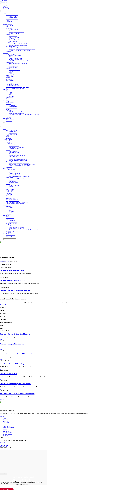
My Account (6, 8)
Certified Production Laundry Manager (15, 88)
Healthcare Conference (14, 30)
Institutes (8, 42)
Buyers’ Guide (9, 75)
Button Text (3, 474)
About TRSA (6, 100)
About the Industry (7, 432)
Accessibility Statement (8, 427)
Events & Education (7, 24)
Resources (5, 53)
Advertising (8, 22)
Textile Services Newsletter (12, 19)
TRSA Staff (8, 117)
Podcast (7, 20)
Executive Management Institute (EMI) (18, 43)
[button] (3, 123)
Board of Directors (10, 102)
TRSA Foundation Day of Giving (16, 111)
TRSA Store (9, 77)
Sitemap (5, 429)
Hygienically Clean (10, 83)
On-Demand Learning (11, 46)
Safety (10, 72)
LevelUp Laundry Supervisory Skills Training (19, 47)
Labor (10, 93)
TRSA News (9, 21)
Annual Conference (13, 29)
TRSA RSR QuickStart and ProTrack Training (19, 50)
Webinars (8, 26)
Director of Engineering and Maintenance (15, 384)
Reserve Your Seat (6, 489)
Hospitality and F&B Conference (16, 32)
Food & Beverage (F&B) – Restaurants (18, 63)
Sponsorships (9, 51)
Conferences (9, 28)
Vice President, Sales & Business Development (17, 394)
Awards (7, 109)
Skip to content (3, 0)
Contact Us (8, 101)
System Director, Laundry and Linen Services (17, 354)
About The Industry (7, 118)
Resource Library (10, 74)
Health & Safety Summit (14, 37)
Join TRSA (5, 7)
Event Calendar (9, 25)
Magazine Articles (13, 17)
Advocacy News (10, 97)
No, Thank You (4, 483)
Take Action (8, 98)
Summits (8, 34)
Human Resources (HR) (14, 70)
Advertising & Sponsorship (12, 115)
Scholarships (9, 110)
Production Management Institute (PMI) (18, 45)
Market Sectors (9, 62)
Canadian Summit (13, 36)
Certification (6, 81)
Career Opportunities (10, 119)
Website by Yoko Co (4, 446)
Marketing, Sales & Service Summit (17, 39)
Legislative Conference (14, 33)
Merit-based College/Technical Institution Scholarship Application (24, 114)
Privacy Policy (6, 426)
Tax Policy (11, 96)
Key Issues (8, 91)
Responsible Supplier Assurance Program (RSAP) (17, 87)
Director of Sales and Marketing (12, 270)
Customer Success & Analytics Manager (15, 290)
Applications (12, 105)
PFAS (10, 57)
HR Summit (11, 38)
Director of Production (8, 374)
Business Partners (10, 80)
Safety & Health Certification (12, 85)
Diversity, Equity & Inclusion (15, 59)
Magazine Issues (12, 16)
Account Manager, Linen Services (12, 280)
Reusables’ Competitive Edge (15, 58)
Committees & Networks (11, 108)
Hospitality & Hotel (13, 66)
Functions (8, 68)
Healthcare (11, 64)
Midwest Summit (13, 41)
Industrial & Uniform (13, 67)
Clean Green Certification (12, 84)
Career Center (9, 79)
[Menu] (0, 3)
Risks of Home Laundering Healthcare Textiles (19, 60)
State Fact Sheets (10, 76)
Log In (4, 6)
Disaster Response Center (15, 55)
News (4, 13)
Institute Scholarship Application (16, 113)
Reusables (11, 92)
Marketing (11, 71)
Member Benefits (13, 106)
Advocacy (5, 89)
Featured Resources (10, 54)
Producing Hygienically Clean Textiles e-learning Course (22, 49)
